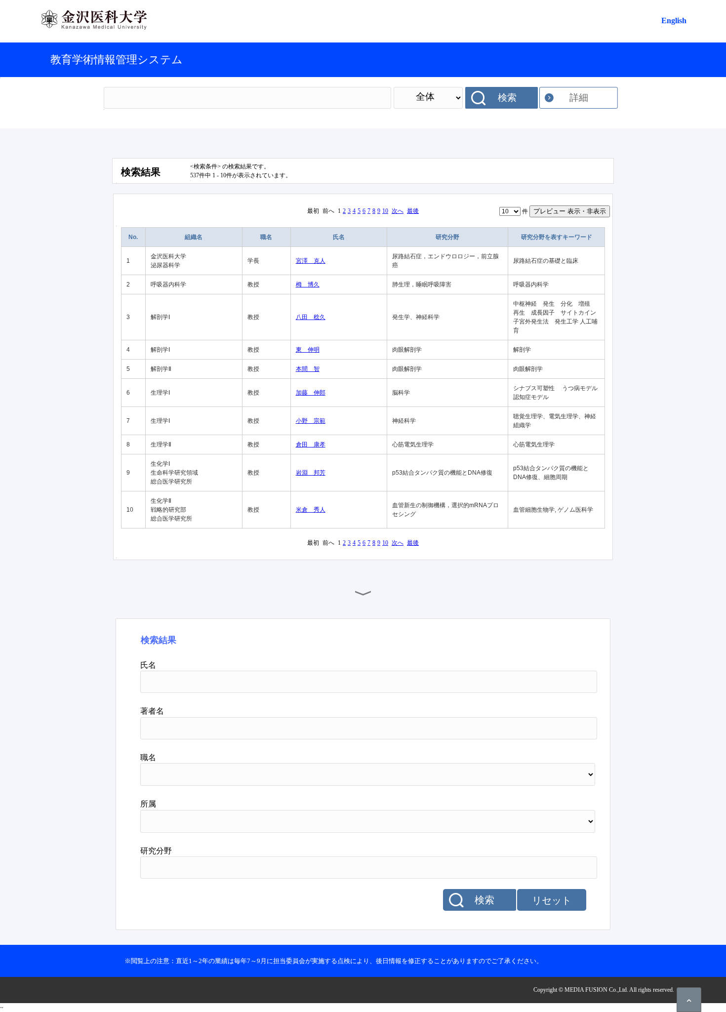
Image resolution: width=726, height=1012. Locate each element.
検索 (507, 97)
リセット (551, 900)
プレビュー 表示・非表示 (569, 211)
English (673, 20)
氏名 (339, 237)
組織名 (193, 237)
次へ (397, 210)
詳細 (578, 97)
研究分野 (447, 237)
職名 (266, 237)
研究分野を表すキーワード (556, 237)
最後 (413, 210)
